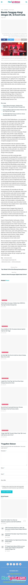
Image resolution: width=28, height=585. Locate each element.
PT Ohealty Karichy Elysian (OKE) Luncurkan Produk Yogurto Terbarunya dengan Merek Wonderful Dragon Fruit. (15, 548)
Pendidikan (4, 326)
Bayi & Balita (5, 352)
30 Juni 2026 (4, 332)
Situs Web (3, 480)
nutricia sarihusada (16, 261)
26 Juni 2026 (4, 358)
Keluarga (6, 9)
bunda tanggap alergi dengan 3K (9, 259)
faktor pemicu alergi (6, 261)
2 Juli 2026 (4, 306)
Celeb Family (5, 378)
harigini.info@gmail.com (15, 573)
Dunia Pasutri (11, 9)
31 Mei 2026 (4, 384)
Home (2, 9)
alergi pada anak (8, 257)
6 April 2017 (3, 17)
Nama (3, 468)
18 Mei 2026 (4, 410)
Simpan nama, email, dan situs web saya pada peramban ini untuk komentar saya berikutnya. (13, 487)
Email (2, 474)
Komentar (3, 450)
